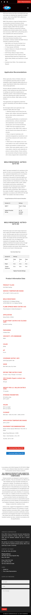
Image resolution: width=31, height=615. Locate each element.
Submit (4, 609)
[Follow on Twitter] (4, 2)
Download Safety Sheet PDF (16, 453)
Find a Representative (24, 1)
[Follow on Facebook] (1, 2)
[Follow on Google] (7, 2)
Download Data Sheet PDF (16, 448)
